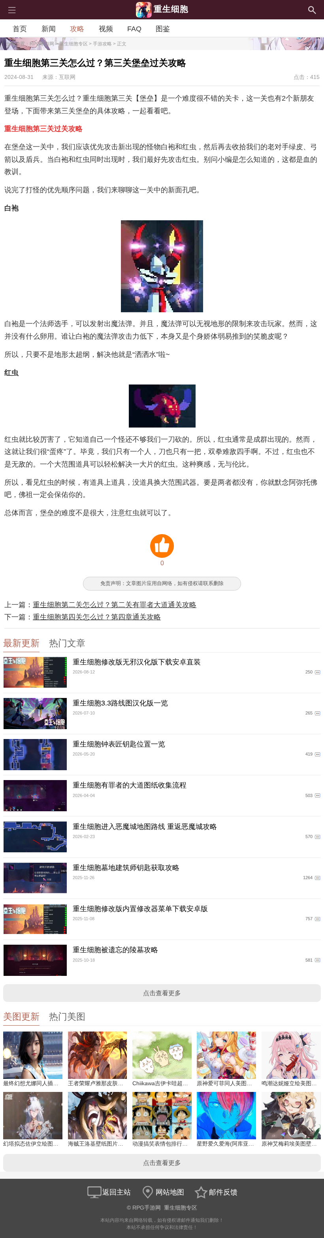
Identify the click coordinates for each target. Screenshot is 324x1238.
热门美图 (67, 1017)
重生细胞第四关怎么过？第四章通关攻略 (97, 617)
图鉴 (163, 29)
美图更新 (21, 1017)
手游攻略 (102, 44)
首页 (20, 29)
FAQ (134, 29)
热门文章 (67, 643)
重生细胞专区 (73, 44)
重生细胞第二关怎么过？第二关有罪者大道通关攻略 (114, 605)
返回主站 (116, 1192)
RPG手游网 (42, 44)
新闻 (48, 29)
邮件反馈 (223, 1192)
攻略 (77, 29)
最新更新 (21, 643)
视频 (106, 29)
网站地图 (170, 1192)
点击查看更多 (162, 993)
